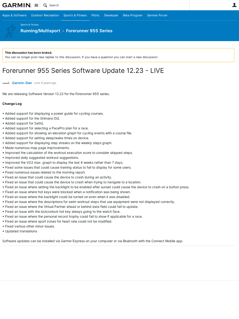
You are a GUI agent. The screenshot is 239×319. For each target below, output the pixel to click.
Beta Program (132, 15)
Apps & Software (14, 15)
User (234, 5)
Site (36, 5)
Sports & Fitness (75, 15)
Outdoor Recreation (45, 15)
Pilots (95, 15)
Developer (111, 15)
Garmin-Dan (22, 83)
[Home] (17, 5)
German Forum (157, 15)
